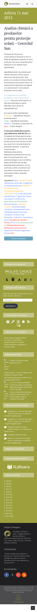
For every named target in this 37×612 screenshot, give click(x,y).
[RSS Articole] (28, 322)
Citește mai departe (18, 238)
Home (18, 595)
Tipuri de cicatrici (21, 435)
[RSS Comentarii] (18, 326)
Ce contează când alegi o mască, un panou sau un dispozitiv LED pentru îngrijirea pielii (18, 413)
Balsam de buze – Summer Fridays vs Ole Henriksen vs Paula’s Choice (18, 429)
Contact (18, 600)
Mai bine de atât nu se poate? (14, 342)
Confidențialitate (18, 602)
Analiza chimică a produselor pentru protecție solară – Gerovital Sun (18, 38)
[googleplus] (18, 574)
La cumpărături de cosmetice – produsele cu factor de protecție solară (16, 98)
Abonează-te (10, 306)
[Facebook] (6, 574)
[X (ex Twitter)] (12, 574)
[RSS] (24, 574)
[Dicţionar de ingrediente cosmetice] (18, 322)
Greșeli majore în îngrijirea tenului (15, 338)
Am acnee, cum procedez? (13, 340)
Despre (18, 597)
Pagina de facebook (14, 448)
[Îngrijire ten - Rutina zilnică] (13, 322)
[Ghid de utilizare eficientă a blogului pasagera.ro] (8, 322)
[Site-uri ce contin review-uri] (23, 322)
